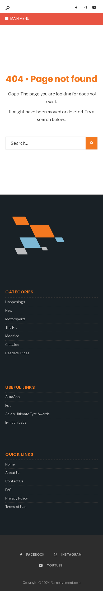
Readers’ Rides (17, 353)
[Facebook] (76, 7)
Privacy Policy (16, 498)
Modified (12, 336)
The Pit (11, 327)
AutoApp (12, 397)
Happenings (15, 302)
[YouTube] (94, 7)
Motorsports (15, 319)
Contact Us (14, 481)
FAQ (8, 490)
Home (10, 464)
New (8, 310)
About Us (12, 473)
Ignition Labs (15, 422)
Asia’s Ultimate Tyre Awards (27, 414)
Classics (12, 344)
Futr (8, 405)
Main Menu (19, 18)
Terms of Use (15, 507)
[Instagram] (85, 7)
